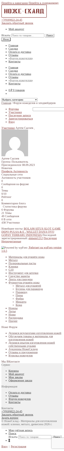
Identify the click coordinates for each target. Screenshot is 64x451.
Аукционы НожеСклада (23, 349)
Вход (12, 121)
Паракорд (21, 292)
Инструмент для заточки (23, 272)
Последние (50, 238)
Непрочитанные (11, 241)
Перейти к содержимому (44, 2)
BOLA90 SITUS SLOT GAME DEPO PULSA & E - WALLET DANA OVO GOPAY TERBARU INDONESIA (31, 232)
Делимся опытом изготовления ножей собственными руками (32, 344)
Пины (19, 295)
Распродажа (16, 317)
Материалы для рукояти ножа (26, 256)
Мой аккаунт (16, 29)
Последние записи (20, 115)
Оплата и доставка (20, 51)
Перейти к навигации (14, 2)
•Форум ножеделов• (21, 58)
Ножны (13, 308)
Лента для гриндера (21, 279)
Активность (20, 171)
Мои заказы (16, 377)
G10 (11, 269)
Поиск (49, 35)
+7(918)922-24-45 (11, 19)
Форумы (14, 109)
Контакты (14, 61)
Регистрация (18, 446)
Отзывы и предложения (23, 352)
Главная (13, 45)
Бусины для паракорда (29, 288)
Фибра (20, 298)
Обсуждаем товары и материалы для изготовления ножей (31, 338)
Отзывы (13, 55)
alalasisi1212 (35, 238)
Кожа (19, 304)
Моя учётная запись (21, 430)
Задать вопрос (9, 417)
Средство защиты (19, 276)
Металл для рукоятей (28, 285)
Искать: (6, 35)
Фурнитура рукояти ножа (24, 282)
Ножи (12, 314)
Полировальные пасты (22, 263)
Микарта (21, 301)
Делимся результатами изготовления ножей (35, 333)
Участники (15, 112)
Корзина (14, 370)
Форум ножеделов (20, 398)
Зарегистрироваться (21, 118)
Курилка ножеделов (21, 355)
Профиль (7, 171)
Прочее (13, 320)
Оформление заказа (20, 380)
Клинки (13, 266)
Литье (12, 311)
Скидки (13, 48)
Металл (13, 260)
